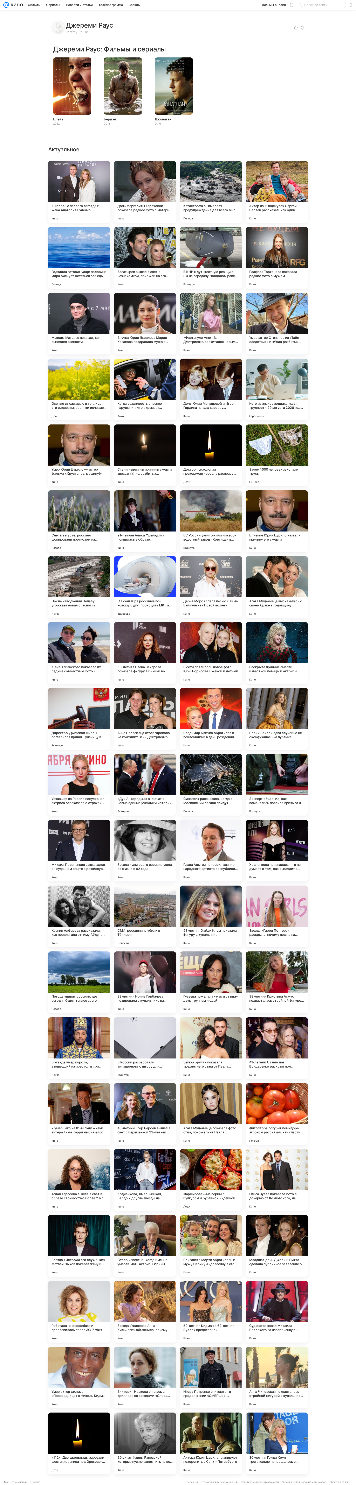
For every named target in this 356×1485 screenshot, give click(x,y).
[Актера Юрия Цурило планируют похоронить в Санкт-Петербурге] (211, 1443)
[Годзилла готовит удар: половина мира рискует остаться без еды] (79, 258)
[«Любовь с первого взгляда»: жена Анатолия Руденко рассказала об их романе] (79, 192)
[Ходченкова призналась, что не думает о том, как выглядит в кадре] (277, 850)
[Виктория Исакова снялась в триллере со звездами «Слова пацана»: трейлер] (145, 1377)
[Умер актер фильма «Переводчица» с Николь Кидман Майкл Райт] (79, 1377)
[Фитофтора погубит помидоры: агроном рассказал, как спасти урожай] (277, 1114)
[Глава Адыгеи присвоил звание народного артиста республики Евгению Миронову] (211, 850)
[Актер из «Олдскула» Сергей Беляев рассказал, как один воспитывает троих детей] (277, 192)
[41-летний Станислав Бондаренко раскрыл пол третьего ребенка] (277, 1048)
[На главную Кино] (16, 5)
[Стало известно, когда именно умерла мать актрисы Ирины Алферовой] (145, 1246)
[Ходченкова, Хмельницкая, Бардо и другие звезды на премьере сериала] (145, 1180)
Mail (6, 1482)
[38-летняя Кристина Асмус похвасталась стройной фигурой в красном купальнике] (277, 982)
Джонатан (163, 119)
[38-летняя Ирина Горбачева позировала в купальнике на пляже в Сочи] (145, 982)
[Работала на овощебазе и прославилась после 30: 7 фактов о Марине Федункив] (79, 1312)
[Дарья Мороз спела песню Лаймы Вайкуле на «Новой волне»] (211, 587)
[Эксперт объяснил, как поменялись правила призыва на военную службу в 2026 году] (277, 785)
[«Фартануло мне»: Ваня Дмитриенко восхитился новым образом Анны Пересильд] (211, 323)
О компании (19, 1482)
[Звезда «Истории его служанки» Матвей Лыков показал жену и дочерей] (79, 1246)
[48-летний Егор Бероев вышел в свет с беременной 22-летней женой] (145, 1114)
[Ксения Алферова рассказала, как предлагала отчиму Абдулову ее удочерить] (79, 916)
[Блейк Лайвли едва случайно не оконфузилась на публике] (277, 719)
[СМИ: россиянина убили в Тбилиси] (145, 916)
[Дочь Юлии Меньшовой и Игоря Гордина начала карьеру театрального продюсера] (211, 389)
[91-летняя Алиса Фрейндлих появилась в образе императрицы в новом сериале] (145, 521)
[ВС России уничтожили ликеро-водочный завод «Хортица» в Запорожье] (211, 521)
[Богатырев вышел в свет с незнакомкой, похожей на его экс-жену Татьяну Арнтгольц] (145, 258)
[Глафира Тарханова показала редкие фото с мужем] (277, 258)
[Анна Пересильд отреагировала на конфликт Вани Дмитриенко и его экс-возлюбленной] (145, 719)
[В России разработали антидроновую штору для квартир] (145, 1048)
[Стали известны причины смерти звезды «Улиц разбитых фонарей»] (145, 455)
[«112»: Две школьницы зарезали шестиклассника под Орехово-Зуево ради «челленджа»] (79, 1443)
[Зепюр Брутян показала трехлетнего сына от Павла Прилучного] (211, 1048)
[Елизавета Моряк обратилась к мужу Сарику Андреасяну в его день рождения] (211, 1246)
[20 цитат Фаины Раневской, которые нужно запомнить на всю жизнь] (145, 1443)
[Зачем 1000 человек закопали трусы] (277, 455)
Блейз (58, 119)
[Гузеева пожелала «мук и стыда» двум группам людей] (211, 982)
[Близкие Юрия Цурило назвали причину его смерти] (277, 521)
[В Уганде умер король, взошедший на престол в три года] (79, 1048)
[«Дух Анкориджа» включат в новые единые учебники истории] (145, 785)
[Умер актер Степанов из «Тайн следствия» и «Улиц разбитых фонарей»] (277, 323)
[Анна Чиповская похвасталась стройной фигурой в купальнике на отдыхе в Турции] (277, 1377)
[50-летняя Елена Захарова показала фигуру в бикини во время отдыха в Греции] (145, 653)
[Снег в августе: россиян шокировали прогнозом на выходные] (79, 521)
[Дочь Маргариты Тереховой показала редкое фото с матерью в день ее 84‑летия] (145, 192)
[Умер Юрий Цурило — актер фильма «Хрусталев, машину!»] (79, 455)
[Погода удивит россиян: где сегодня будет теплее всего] (79, 982)
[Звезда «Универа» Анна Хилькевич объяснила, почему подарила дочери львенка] (145, 1312)
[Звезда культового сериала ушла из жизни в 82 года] (145, 850)
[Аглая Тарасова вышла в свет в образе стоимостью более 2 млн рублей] (79, 1180)
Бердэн (110, 119)
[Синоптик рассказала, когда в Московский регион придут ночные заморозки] (211, 785)
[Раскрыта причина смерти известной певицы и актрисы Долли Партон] (277, 653)
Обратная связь (339, 1482)
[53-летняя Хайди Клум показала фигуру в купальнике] (211, 916)
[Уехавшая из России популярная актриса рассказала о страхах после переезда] (79, 785)
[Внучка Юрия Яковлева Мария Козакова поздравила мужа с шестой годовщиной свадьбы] (145, 323)
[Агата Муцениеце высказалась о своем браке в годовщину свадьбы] (277, 587)
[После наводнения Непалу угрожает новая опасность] (79, 587)
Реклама (35, 1482)
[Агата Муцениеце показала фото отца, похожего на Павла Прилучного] (211, 1114)
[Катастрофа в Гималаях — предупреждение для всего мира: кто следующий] (211, 192)
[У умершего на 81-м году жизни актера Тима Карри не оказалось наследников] (79, 1114)
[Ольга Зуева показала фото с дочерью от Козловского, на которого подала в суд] (277, 1180)
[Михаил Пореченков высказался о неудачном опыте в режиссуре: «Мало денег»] (79, 850)
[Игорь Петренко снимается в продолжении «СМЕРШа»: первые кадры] (211, 1377)
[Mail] (6, 5)
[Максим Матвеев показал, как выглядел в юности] (79, 323)
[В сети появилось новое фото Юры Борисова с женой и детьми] (211, 653)
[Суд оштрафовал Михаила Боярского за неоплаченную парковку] (277, 1312)
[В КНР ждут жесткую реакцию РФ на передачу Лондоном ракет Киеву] (211, 258)
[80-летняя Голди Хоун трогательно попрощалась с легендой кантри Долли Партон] (277, 1443)
